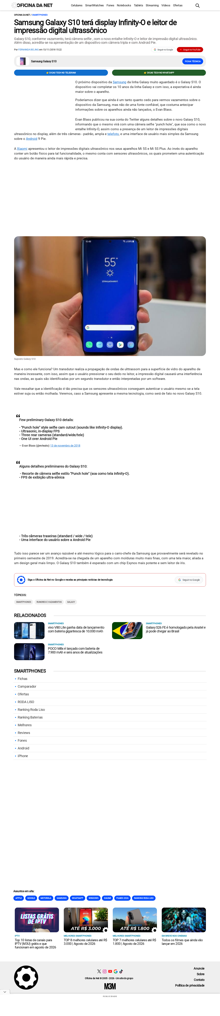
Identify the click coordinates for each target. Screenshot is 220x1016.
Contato (199, 980)
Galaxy (71, 602)
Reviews (24, 733)
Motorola (46, 898)
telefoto (113, 134)
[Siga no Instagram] (104, 971)
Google (31, 898)
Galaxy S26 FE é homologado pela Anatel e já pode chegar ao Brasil (176, 629)
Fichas (22, 679)
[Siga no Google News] (115, 971)
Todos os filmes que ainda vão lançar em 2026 (182, 941)
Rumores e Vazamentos (49, 602)
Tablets (138, 5)
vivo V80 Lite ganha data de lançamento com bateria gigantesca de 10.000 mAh (76, 629)
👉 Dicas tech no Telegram (61, 72)
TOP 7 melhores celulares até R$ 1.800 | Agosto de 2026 (134, 941)
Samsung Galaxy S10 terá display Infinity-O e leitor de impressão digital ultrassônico (95, 26)
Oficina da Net (22, 15)
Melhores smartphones (77, 936)
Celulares (76, 5)
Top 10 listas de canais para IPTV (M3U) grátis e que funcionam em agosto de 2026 (35, 943)
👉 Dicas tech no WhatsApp (159, 72)
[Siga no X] (99, 971)
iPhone (23, 756)
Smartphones (39, 15)
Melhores (24, 725)
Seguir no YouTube (192, 49)
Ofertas (178, 5)
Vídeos (165, 5)
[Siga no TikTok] (121, 971)
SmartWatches (94, 5)
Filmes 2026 (122, 898)
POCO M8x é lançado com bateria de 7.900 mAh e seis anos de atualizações (75, 650)
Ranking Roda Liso (31, 710)
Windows (93, 898)
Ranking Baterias (30, 717)
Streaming (152, 5)
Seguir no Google (165, 49)
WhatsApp (77, 898)
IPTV (17, 936)
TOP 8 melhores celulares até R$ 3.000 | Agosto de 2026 (85, 941)
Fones (110, 5)
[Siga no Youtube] (110, 971)
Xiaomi (22, 149)
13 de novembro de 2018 (65, 445)
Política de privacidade (190, 985)
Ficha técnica (193, 61)
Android (31, 139)
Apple (18, 898)
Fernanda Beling (28, 49)
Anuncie (199, 968)
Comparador (27, 686)
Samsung (119, 82)
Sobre (201, 974)
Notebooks (124, 5)
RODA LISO (26, 702)
